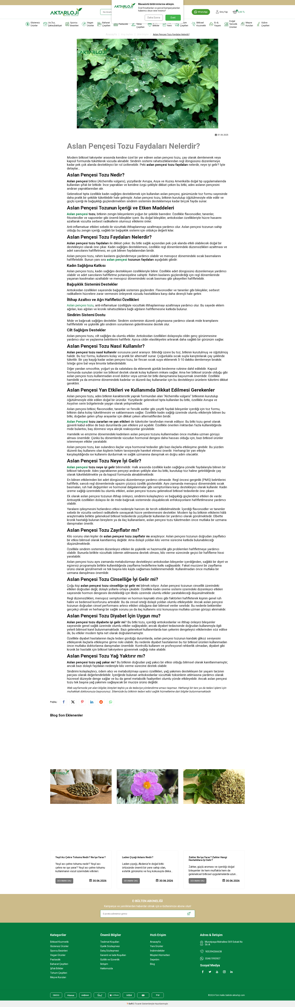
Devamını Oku (64, 881)
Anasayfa (111, 34)
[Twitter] (210, 972)
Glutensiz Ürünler (35, 24)
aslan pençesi (117, 260)
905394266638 (213, 951)
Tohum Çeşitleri (184, 24)
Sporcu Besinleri (74, 24)
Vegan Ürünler (90, 24)
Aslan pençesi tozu (80, 305)
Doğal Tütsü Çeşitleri (140, 24)
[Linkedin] (231, 972)
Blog (152, 964)
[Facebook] (203, 972)
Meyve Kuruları (249, 24)
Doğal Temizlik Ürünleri (233, 24)
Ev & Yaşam (217, 24)
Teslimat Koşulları (109, 941)
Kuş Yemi (169, 24)
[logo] (66, 12)
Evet (173, 17)
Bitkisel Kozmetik (201, 24)
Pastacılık (123, 24)
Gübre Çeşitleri (265, 24)
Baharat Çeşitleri (106, 24)
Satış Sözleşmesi (109, 950)
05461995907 (212, 958)
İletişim (104, 964)
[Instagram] (224, 972)
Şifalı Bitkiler (156, 24)
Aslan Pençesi (77, 422)
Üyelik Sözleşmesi (110, 946)
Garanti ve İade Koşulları (113, 955)
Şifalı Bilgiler (143, 34)
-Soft (130, 1004)
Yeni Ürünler (156, 946)
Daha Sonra (154, 17)
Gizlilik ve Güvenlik (110, 959)
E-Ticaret (137, 1004)
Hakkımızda (106, 968)
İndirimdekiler (157, 950)
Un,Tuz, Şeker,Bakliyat (55, 24)
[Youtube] (217, 972)
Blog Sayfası (127, 34)
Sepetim (154, 959)
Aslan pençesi (77, 214)
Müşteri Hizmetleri (160, 955)
